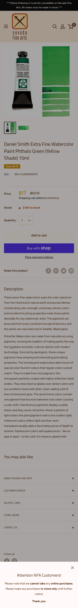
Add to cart (39, 235)
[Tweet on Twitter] (63, 271)
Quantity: (10, 220)
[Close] (72, 567)
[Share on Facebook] (48, 271)
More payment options (39, 257)
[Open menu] (6, 26)
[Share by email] (71, 271)
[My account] (63, 26)
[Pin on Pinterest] (56, 271)
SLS (6, 174)
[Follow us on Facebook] (7, 561)
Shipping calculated (31, 198)
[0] (70, 26)
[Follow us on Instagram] (14, 561)
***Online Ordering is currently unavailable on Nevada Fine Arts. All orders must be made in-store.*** (39, 5)
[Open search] (55, 26)
